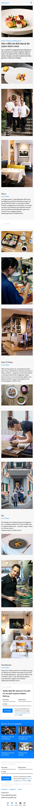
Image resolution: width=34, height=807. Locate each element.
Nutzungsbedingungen (8, 795)
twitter (20, 789)
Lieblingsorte (16, 41)
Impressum (5, 793)
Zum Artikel (5, 196)
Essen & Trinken (6, 41)
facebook (4, 789)
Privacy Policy (18, 713)
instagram (12, 789)
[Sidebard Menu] (24, 803)
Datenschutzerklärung (8, 797)
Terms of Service (22, 780)
